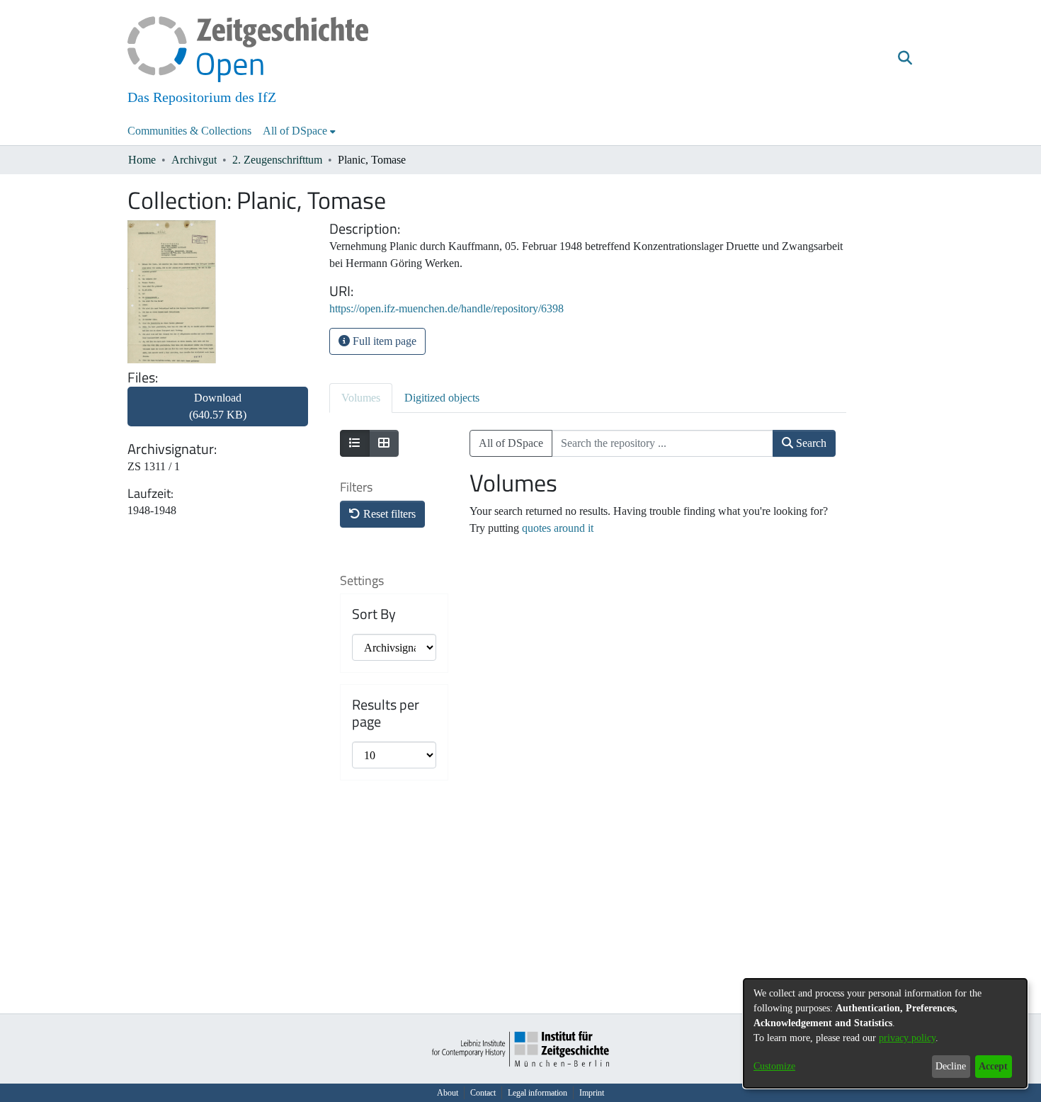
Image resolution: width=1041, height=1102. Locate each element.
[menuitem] (299, 131)
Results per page (385, 713)
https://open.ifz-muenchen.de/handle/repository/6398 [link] (446, 308)
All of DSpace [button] (295, 131)
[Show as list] (355, 443)
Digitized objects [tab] (441, 398)
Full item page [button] (383, 341)
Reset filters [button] (388, 514)
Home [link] (142, 160)
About (447, 1093)
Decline (950, 1066)
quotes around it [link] (557, 528)
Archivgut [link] (194, 160)
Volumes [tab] (360, 398)
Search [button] (809, 443)
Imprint (591, 1093)
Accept (993, 1066)
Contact (483, 1093)
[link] (217, 415)
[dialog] (885, 1033)
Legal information (537, 1093)
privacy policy (907, 1038)
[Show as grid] (384, 443)
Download (217, 406)
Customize (774, 1066)
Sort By (374, 614)
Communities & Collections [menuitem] (189, 131)
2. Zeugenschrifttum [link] (277, 160)
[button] (905, 58)
